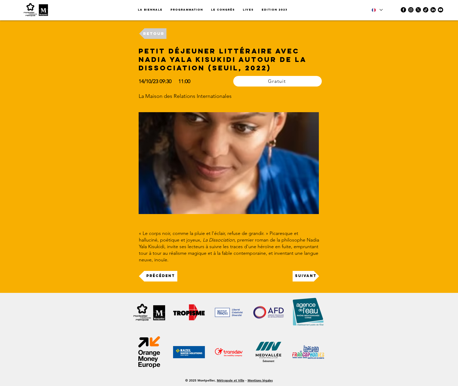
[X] (418, 9)
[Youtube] (440, 9)
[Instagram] (410, 9)
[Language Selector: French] (377, 9)
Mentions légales (260, 380)
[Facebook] (403, 9)
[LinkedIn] (433, 9)
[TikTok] (425, 9)
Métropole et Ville (230, 380)
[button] (275, 9)
